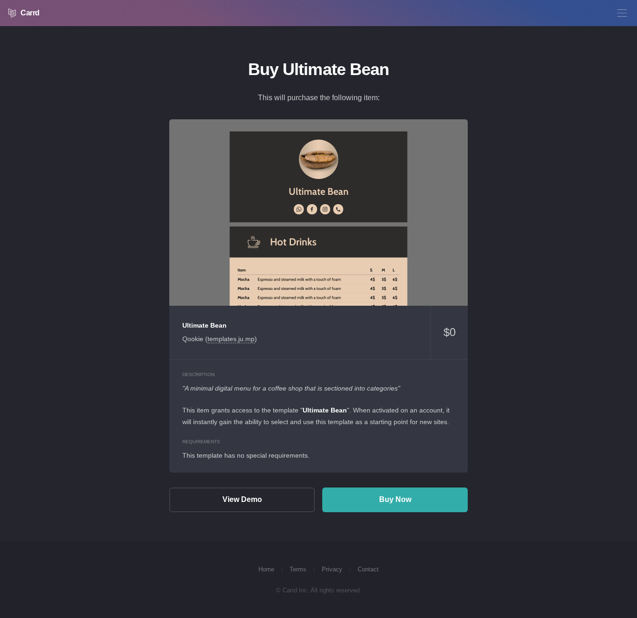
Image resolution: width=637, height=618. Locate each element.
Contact (368, 569)
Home (266, 569)
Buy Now (395, 499)
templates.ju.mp (231, 339)
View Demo (318, 212)
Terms (298, 569)
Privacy (332, 569)
